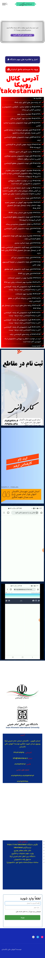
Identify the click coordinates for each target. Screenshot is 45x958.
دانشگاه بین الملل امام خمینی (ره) (22, 856)
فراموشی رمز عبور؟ (35, 912)
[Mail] (33, 937)
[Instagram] (42, 937)
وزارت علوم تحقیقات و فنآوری (23, 853)
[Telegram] (37, 937)
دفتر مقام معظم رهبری (22, 850)
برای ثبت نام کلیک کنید (22, 35)
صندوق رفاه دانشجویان (22, 859)
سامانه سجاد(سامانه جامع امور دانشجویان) (22, 862)
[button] (22, 60)
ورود (22, 917)
